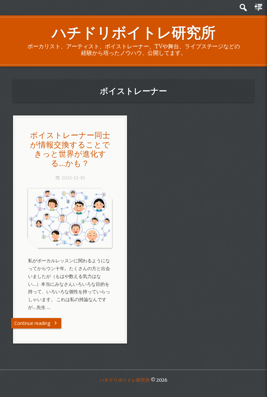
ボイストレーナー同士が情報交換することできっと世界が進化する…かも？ (70, 149)
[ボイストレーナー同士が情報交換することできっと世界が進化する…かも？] (70, 246)
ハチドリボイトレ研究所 (134, 32)
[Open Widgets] (259, 7)
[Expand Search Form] (243, 7)
